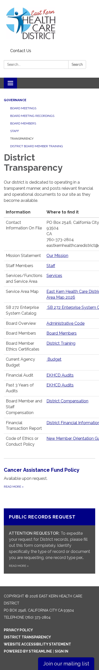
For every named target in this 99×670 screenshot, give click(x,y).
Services (54, 275)
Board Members (23, 123)
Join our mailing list (66, 664)
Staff (14, 131)
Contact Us (20, 50)
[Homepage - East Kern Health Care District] (49, 23)
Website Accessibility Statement (37, 644)
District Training (60, 343)
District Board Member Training (36, 146)
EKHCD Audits (60, 375)
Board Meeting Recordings (32, 116)
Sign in (61, 651)
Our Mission (57, 255)
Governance (15, 100)
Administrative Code (65, 323)
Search (77, 64)
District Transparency (27, 637)
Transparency (22, 138)
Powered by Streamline (28, 651)
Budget (53, 359)
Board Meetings (23, 108)
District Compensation (67, 401)
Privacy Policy (18, 630)
